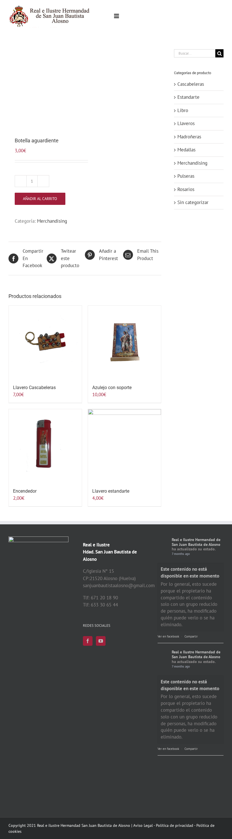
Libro (182, 110)
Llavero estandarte (110, 491)
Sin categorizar (193, 202)
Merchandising (52, 221)
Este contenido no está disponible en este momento (190, 572)
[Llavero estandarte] (124, 445)
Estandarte (188, 97)
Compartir (191, 636)
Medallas (186, 150)
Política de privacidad (174, 825)
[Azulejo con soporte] (124, 342)
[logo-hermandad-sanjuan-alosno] (49, 7)
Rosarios (185, 189)
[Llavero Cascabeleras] (45, 342)
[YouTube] (101, 641)
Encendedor (24, 491)
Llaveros (186, 123)
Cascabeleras (190, 84)
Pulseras (185, 176)
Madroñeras (189, 137)
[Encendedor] (45, 445)
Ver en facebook (168, 636)
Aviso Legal (143, 825)
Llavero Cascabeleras (34, 387)
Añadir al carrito (40, 198)
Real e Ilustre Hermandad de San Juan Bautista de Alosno (196, 542)
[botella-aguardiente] (45, 86)
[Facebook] (88, 641)
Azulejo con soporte (112, 387)
